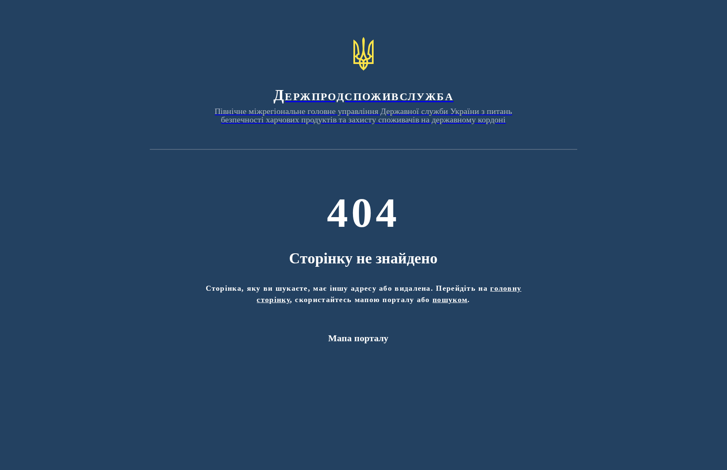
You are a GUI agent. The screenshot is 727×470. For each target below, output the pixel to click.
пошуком (449, 299)
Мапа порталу (358, 338)
